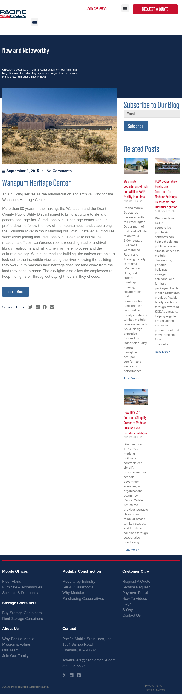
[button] (125, 8)
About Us (10, 629)
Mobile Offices (15, 571)
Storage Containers (19, 603)
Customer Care (135, 571)
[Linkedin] (71, 675)
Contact (69, 629)
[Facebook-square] (79, 675)
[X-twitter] (64, 675)
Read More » (131, 378)
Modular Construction (81, 571)
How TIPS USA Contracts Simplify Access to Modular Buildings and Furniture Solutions (135, 422)
